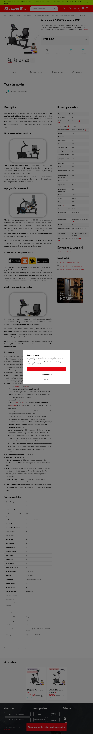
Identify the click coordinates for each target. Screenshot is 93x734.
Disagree (46, 379)
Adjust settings (47, 374)
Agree (47, 369)
